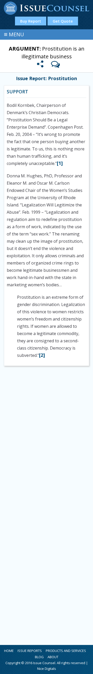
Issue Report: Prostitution (46, 78)
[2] (42, 355)
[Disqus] (46, 438)
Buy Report (30, 21)
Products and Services (66, 650)
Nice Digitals (46, 668)
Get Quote (63, 21)
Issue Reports (30, 650)
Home (9, 650)
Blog (39, 657)
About (53, 657)
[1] (60, 163)
